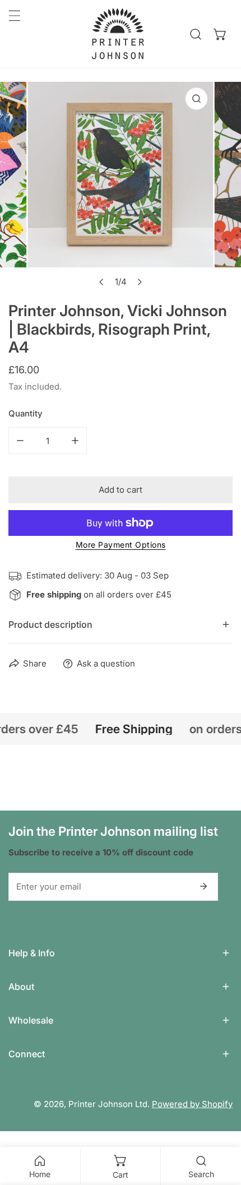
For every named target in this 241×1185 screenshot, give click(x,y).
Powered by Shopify (192, 1104)
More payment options (121, 544)
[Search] (195, 34)
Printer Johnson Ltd (107, 1104)
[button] (220, 34)
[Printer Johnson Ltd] (118, 34)
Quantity (25, 413)
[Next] (139, 282)
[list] (120, 187)
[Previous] (102, 282)
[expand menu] (14, 15)
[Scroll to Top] (221, 1125)
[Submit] (203, 886)
